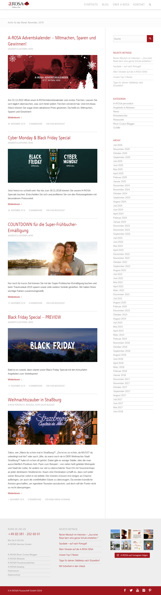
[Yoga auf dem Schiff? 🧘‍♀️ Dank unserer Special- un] (137, 534)
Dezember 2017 (121, 379)
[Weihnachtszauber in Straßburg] (52, 428)
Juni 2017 (118, 403)
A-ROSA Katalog (16, 567)
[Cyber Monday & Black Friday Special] (52, 166)
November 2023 (121, 229)
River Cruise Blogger (44, 405)
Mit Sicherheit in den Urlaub (72, 566)
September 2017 (121, 391)
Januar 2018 (119, 375)
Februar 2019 (120, 338)
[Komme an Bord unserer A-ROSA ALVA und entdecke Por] (115, 534)
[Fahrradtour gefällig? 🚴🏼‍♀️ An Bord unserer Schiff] (115, 545)
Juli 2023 (117, 238)
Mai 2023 (118, 246)
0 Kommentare (35, 210)
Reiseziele (30, 405)
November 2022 (121, 258)
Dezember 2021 (121, 294)
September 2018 (121, 351)
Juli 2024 (117, 205)
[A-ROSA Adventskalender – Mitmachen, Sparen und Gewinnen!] (52, 72)
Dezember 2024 (121, 185)
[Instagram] (143, 590)
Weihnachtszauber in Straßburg (34, 400)
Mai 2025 (118, 169)
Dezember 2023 (121, 225)
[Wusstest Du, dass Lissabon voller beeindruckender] (126, 545)
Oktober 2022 (120, 262)
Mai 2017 (118, 407)
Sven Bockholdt (57, 124)
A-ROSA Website (16, 558)
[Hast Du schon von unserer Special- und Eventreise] (137, 545)
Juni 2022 (118, 278)
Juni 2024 (118, 209)
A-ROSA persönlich (16, 405)
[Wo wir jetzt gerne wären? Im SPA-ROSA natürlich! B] (126, 534)
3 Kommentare (35, 124)
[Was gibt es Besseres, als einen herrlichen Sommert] (148, 545)
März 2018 (118, 367)
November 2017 (121, 383)
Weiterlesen (14, 117)
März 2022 (118, 290)
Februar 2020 (120, 306)
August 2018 (119, 355)
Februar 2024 (120, 217)
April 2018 (118, 363)
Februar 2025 (120, 177)
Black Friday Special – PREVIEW (34, 317)
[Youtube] (137, 590)
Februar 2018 (120, 371)
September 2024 (121, 197)
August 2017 (119, 395)
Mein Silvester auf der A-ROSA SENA (130, 72)
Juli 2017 (117, 399)
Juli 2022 (117, 274)
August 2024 (119, 201)
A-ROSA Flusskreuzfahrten (21, 562)
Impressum (13, 570)
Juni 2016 (118, 411)
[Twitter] (131, 590)
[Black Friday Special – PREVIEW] (52, 345)
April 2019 (118, 330)
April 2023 (118, 250)
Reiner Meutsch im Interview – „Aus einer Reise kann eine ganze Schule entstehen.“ (132, 60)
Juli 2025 (117, 161)
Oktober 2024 (120, 193)
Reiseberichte (120, 115)
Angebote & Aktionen (17, 49)
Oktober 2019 (120, 314)
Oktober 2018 (120, 347)
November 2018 (121, 342)
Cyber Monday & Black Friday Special (39, 138)
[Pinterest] (150, 590)
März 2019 (118, 334)
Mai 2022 (118, 282)
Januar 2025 (119, 181)
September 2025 (121, 157)
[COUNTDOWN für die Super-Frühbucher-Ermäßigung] (52, 258)
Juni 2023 (118, 242)
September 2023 (121, 234)
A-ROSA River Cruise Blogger (22, 554)
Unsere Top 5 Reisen (123, 77)
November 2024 (121, 189)
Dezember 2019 (121, 310)
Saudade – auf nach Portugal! (127, 66)
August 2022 (119, 270)
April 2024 (118, 213)
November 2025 (121, 149)
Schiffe (116, 127)
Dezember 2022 (121, 254)
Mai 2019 (118, 326)
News (30, 49)
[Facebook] (124, 590)
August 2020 (119, 302)
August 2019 (119, 318)
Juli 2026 (117, 145)
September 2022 (121, 266)
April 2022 (118, 286)
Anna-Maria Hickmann (59, 499)
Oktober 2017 (120, 387)
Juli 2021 (117, 298)
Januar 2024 (119, 221)
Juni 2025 (118, 165)
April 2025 (118, 173)
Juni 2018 (118, 359)
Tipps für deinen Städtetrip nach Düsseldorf (128, 84)
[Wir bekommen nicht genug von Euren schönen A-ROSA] (148, 534)
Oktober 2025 (120, 153)
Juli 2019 (117, 322)
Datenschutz (14, 575)
